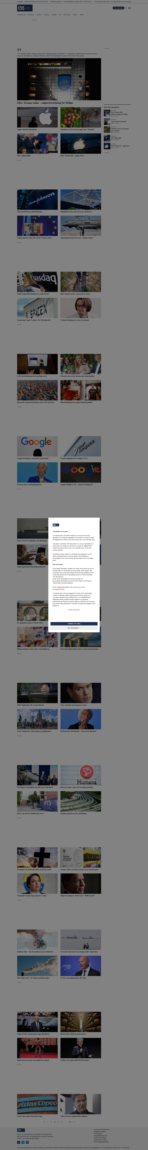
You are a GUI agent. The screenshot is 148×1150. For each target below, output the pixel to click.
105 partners (76, 610)
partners (55, 550)
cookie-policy (76, 587)
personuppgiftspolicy (59, 589)
